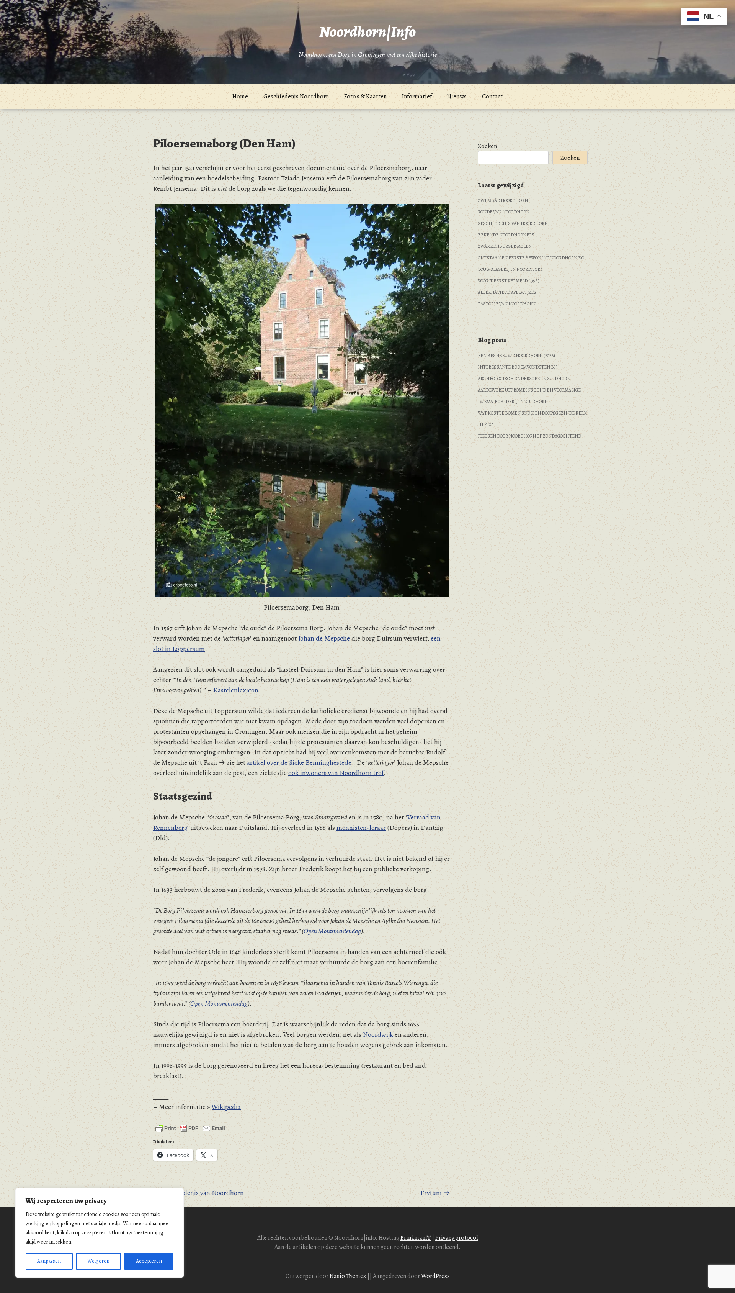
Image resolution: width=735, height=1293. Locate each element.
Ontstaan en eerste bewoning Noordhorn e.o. (531, 258)
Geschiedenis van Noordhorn (513, 223)
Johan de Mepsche (324, 638)
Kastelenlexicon (235, 690)
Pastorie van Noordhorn (507, 304)
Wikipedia (226, 1106)
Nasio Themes (348, 1276)
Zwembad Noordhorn (503, 200)
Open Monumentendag (332, 931)
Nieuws (457, 96)
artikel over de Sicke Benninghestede (299, 762)
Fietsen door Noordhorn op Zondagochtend (529, 436)
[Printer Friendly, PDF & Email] (190, 1128)
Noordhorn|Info (367, 31)
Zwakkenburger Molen (505, 246)
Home (240, 96)
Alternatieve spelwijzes (507, 292)
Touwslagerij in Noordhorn (511, 269)
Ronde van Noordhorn (503, 212)
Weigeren (98, 1261)
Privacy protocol (456, 1238)
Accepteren (149, 1261)
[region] (99, 1233)
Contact (492, 96)
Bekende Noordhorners (506, 235)
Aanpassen (49, 1261)
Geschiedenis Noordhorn (296, 96)
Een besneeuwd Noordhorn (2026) (516, 355)
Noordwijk (378, 1034)
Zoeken (487, 146)
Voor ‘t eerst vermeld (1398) (508, 281)
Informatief (417, 96)
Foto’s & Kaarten (365, 96)
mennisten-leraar (361, 827)
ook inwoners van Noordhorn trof (336, 772)
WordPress (435, 1276)
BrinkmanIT (415, 1238)
